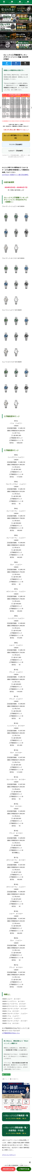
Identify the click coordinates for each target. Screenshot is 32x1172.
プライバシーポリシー (9, 1155)
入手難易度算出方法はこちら (11, 1033)
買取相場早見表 (7, 1169)
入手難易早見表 (23, 1169)
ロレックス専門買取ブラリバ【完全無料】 (16, 137)
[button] (0, 108)
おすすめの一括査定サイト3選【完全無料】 (15, 175)
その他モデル (7, 1074)
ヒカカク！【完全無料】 (16, 150)
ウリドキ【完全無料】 (16, 144)
